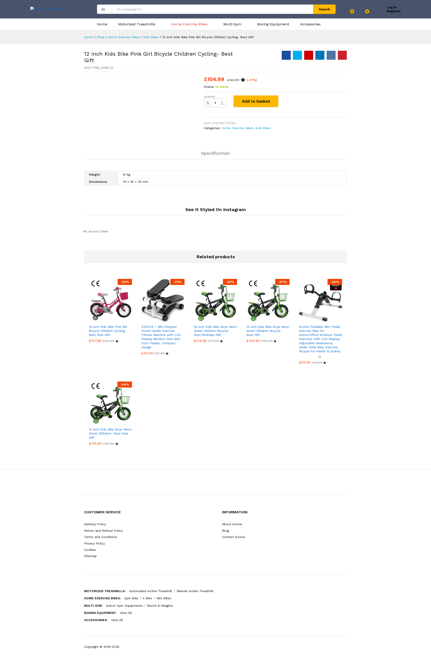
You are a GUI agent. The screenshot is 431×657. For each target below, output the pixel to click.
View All (126, 613)
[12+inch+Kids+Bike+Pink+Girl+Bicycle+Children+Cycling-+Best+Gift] (297, 55)
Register (394, 11)
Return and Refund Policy (103, 530)
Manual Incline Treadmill (195, 591)
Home (102, 24)
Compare (299, 101)
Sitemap (90, 556)
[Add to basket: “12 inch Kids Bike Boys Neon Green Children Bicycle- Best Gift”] (252, 319)
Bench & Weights (160, 605)
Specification (215, 153)
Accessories (310, 24)
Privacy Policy (94, 543)
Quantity (209, 96)
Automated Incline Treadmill (150, 591)
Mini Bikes (163, 598)
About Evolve (232, 524)
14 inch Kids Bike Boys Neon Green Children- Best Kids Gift (110, 433)
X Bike (147, 598)
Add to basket (256, 101)
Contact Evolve (233, 537)
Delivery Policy (95, 524)
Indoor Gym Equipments (124, 605)
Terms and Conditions (100, 537)
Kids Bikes (263, 128)
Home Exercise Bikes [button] (189, 24)
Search (324, 9)
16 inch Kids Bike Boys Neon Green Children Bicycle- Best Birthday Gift (215, 331)
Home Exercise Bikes (237, 128)
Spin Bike (131, 598)
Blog (225, 530)
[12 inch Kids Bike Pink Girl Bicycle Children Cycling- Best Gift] (286, 55)
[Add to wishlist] (286, 101)
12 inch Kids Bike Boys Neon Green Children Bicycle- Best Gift (267, 331)
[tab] (215, 155)
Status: (209, 86)
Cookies (90, 549)
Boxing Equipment (273, 24)
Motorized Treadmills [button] (136, 24)
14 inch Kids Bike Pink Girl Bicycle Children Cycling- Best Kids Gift (108, 331)
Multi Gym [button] (232, 24)
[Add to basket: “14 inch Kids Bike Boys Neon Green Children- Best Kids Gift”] (95, 422)
